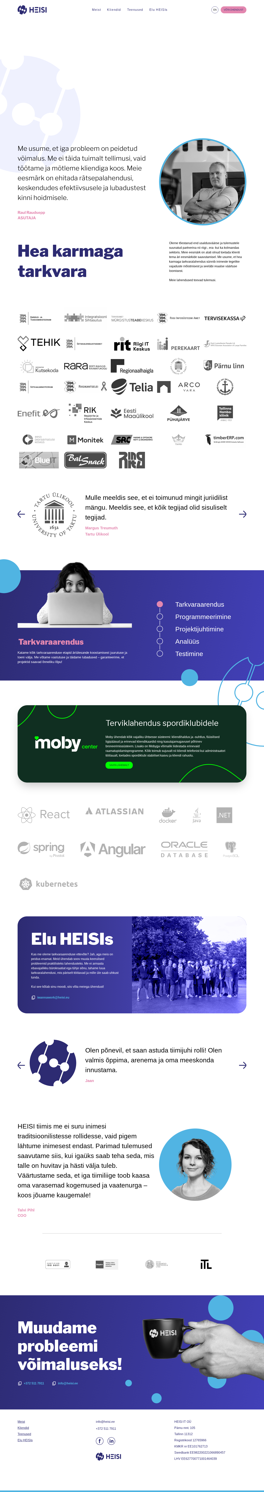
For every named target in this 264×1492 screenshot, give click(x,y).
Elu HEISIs (158, 9)
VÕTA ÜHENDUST (233, 9)
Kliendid (114, 9)
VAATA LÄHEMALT (119, 765)
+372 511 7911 (34, 1398)
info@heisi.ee (68, 1398)
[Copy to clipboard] (33, 997)
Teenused (135, 9)
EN (215, 9)
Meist (96, 9)
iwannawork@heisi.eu (53, 997)
